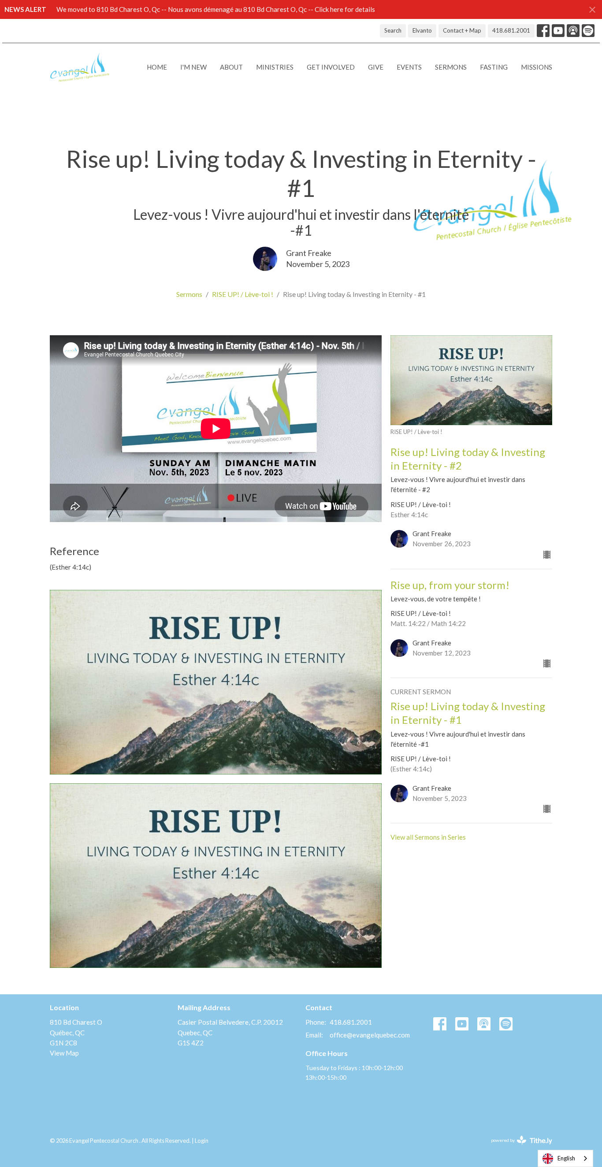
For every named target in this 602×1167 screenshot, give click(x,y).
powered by (517, 1147)
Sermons (451, 67)
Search (392, 30)
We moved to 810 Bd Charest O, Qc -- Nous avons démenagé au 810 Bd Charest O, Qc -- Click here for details (215, 9)
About (231, 67)
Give (375, 67)
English (566, 1158)
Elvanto (422, 30)
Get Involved (331, 67)
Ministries (275, 67)
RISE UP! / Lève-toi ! (242, 294)
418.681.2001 (511, 30)
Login (201, 1140)
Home (157, 67)
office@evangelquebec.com (370, 1035)
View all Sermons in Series (428, 837)
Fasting (494, 67)
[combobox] (565, 1158)
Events (409, 67)
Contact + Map (462, 30)
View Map (64, 1053)
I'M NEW (193, 67)
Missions (536, 67)
